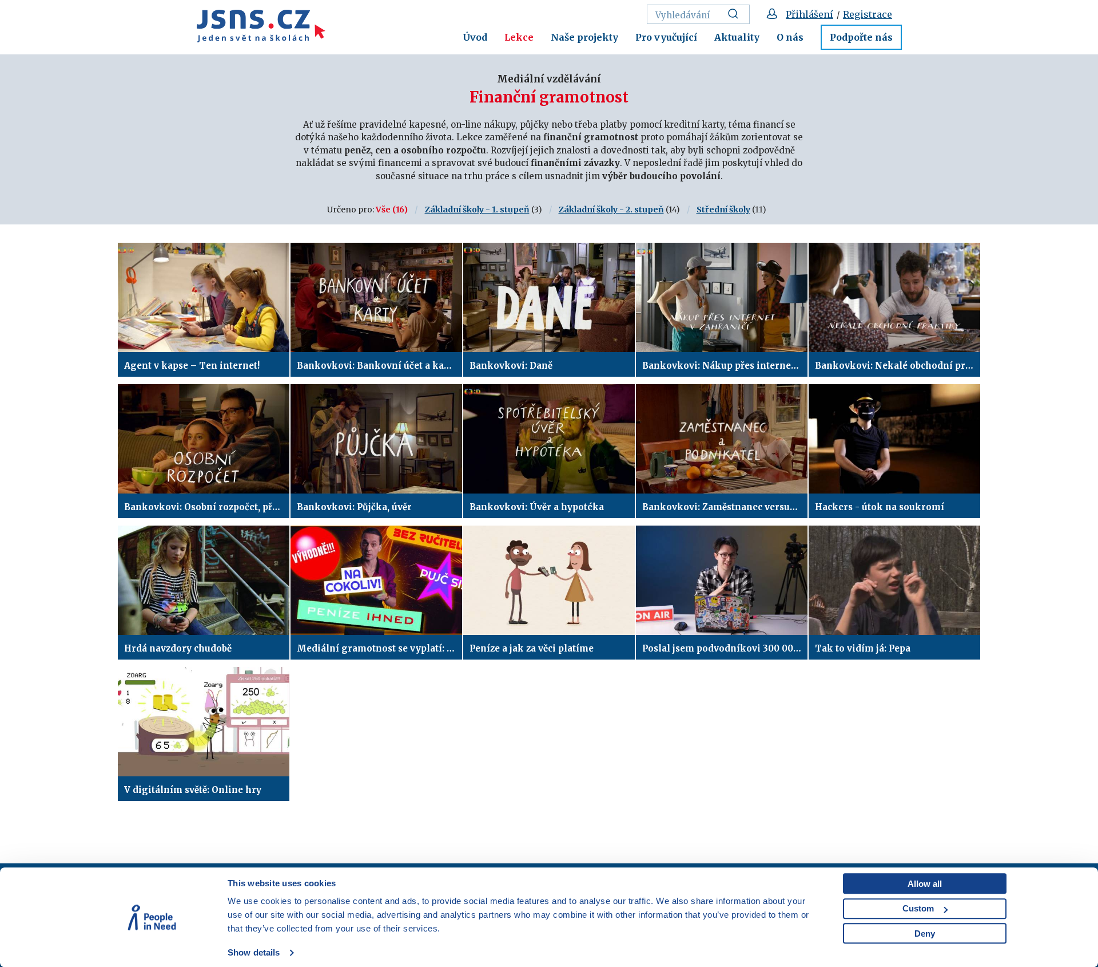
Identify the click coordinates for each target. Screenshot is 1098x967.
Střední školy (723, 209)
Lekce (519, 37)
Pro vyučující (666, 37)
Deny (924, 933)
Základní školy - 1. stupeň (477, 209)
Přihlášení (809, 14)
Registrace (867, 14)
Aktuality (736, 37)
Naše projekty (584, 37)
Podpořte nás (861, 37)
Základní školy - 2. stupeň (611, 209)
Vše (383, 209)
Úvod (475, 37)
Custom (918, 908)
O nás (790, 37)
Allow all (925, 884)
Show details (254, 952)
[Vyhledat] (736, 14)
